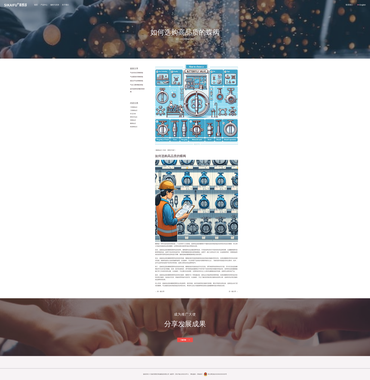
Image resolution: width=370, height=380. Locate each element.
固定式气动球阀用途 (136, 81)
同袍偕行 (200, 374)
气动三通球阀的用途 (136, 85)
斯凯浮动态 (133, 117)
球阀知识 (133, 120)
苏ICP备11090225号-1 (182, 374)
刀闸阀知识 (133, 107)
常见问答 (133, 113)
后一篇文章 (233, 291)
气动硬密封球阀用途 (136, 77)
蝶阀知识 (133, 123)
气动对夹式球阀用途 (136, 72)
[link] (361, 5)
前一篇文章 (159, 291)
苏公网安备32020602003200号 (217, 374)
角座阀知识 (133, 126)
